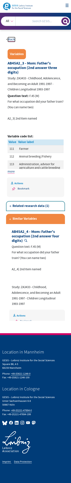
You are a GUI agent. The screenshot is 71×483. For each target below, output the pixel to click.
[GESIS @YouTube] (28, 422)
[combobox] (35, 21)
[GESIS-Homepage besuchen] (18, 6)
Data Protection (23, 461)
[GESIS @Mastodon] (33, 422)
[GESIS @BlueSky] (5, 422)
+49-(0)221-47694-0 (21, 410)
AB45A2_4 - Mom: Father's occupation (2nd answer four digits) (35, 236)
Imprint (6, 461)
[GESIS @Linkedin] (17, 422)
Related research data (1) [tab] (30, 206)
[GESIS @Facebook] (11, 422)
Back (11, 39)
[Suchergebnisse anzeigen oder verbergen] (65, 21)
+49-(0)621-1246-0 (20, 373)
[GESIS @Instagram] (22, 422)
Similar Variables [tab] (24, 219)
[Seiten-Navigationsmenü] (67, 6)
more (11, 172)
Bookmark (23, 188)
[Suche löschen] (58, 21)
